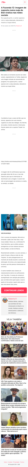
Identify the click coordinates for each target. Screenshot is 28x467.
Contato (10, 462)
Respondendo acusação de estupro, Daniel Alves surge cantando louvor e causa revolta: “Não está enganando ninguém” (14, 406)
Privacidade (16, 462)
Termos (22, 462)
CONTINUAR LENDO (14, 290)
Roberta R (12, 299)
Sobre (5, 462)
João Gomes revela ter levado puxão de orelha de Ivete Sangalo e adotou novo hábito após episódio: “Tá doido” (13, 452)
